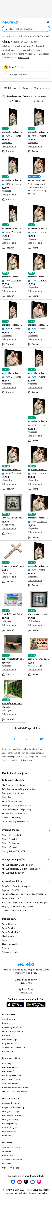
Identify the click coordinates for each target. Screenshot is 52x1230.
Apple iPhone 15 (9, 924)
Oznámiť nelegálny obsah (13, 1047)
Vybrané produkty (12, 881)
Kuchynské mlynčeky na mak (14, 813)
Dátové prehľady (9, 1123)
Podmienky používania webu (34, 1193)
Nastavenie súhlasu (11, 1079)
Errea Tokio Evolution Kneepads (16, 886)
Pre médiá (6, 1035)
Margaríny (6, 797)
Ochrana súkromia (10, 1083)
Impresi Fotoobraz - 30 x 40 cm (39, 132)
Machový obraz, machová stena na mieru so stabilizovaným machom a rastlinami (13, 703)
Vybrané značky (10, 830)
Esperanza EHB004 (10, 890)
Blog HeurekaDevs (10, 1043)
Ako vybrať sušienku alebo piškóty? (18, 864)
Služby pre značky (10, 1119)
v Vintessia (6, 621)
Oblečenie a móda (10, 952)
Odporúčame (9, 919)
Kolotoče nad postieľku (12, 801)
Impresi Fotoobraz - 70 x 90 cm (39, 566)
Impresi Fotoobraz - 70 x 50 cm (39, 469)
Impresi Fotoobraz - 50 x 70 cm (13, 180)
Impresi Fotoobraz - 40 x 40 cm (39, 276)
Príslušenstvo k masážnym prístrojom (18, 789)
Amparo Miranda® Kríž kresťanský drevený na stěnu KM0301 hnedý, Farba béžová (13, 566)
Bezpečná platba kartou (13, 1087)
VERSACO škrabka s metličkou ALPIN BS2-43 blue (24, 894)
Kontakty (6, 1023)
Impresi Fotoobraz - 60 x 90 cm (39, 373)
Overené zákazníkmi (11, 1147)
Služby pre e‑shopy (10, 1111)
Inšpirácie (6, 1163)
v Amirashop (7, 573)
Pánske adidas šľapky (11, 817)
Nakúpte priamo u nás (12, 1075)
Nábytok (6, 948)
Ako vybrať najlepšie (13, 859)
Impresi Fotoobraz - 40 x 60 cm (13, 132)
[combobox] (26, 29)
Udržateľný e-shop (10, 1167)
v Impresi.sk (7, 142)
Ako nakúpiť (7, 1063)
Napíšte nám (26, 983)
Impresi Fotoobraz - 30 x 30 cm (13, 469)
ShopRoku (6, 1151)
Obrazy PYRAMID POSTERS (14, 851)
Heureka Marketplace (11, 1115)
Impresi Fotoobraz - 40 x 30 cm (39, 325)
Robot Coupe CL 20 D (11, 898)
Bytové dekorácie (36, 36)
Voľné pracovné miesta (12, 1031)
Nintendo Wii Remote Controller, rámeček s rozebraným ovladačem (39, 614)
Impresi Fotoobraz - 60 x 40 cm (13, 373)
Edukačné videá (9, 1131)
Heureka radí (8, 1071)
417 (41, 739)
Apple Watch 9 (8, 928)
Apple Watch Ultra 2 (11, 932)
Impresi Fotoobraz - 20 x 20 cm (39, 228)
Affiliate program (9, 1127)
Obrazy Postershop (10, 843)
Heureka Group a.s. (33, 1189)
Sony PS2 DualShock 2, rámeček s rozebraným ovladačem (13, 517)
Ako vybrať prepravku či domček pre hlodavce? (22, 868)
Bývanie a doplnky (20, 36)
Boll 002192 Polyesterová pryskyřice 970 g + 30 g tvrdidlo (26, 902)
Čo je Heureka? (9, 1019)
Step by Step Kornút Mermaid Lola (17, 906)
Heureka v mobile (10, 1067)
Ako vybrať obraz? (36, 180)
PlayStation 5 (8, 936)
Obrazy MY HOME (9, 847)
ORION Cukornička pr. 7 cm (14, 910)
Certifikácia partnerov (12, 1159)
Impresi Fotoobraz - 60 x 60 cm (39, 421)
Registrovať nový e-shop (13, 1107)
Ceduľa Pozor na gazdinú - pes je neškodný (39, 659)
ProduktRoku (8, 1155)
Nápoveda (6, 1135)
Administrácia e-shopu (12, 1103)
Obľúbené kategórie (13, 780)
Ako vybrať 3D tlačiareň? (13, 872)
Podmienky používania (12, 1027)
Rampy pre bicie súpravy (13, 793)
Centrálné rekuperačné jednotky (16, 809)
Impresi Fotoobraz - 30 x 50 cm (13, 325)
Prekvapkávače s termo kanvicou (16, 805)
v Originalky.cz (8, 524)
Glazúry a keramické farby (13, 785)
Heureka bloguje (9, 1039)
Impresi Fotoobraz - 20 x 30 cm (13, 228)
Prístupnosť (7, 1051)
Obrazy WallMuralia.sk (11, 835)
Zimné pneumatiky (10, 944)
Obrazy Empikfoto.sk (11, 839)
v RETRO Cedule (35, 665)
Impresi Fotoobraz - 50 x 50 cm (13, 276)
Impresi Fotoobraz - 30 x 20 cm (39, 517)
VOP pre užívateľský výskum (14, 1091)
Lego (4, 940)
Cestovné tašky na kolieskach (15, 821)
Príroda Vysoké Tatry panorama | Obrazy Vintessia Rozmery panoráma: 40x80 (13, 614)
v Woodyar (6, 710)
